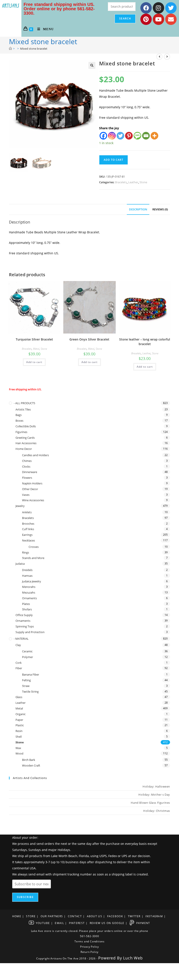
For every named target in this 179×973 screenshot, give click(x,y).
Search (125, 18)
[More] (154, 136)
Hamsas (27, 576)
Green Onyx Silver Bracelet (89, 339)
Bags (18, 415)
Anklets (27, 512)
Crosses (34, 547)
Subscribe (25, 897)
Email (59, 923)
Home (16, 916)
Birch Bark (28, 760)
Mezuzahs (28, 592)
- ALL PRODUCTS (24, 403)
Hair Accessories (25, 443)
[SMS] (137, 136)
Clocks (26, 466)
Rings (25, 552)
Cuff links (28, 529)
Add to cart (113, 160)
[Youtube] (158, 19)
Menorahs (28, 587)
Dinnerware (29, 472)
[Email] (146, 136)
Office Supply (24, 615)
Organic (20, 714)
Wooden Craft (31, 765)
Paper (19, 720)
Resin (18, 731)
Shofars (27, 609)
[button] (91, 65)
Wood (19, 753)
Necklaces (28, 540)
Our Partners (52, 916)
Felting (26, 680)
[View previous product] (159, 57)
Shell (18, 737)
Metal (36, 349)
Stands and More (33, 558)
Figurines (21, 432)
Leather (133, 182)
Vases (25, 495)
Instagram (154, 916)
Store (31, 916)
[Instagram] (158, 8)
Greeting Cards (25, 438)
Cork (18, 663)
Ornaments (29, 598)
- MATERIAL (21, 639)
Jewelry (20, 506)
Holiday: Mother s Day (154, 795)
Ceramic (27, 651)
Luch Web (133, 958)
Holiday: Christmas (156, 811)
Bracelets (121, 182)
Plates (26, 604)
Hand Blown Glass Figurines (150, 803)
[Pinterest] (146, 19)
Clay (18, 645)
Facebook (115, 916)
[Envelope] (171, 19)
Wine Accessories (33, 500)
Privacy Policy (89, 947)
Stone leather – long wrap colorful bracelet (144, 341)
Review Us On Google (107, 923)
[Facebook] (146, 8)
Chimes (27, 461)
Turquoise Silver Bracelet (34, 339)
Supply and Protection (30, 632)
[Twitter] (171, 8)
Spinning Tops (24, 626)
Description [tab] (138, 209)
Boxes (19, 421)
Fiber (18, 668)
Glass (18, 697)
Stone (143, 182)
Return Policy (89, 952)
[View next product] (167, 57)
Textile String (30, 692)
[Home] (10, 49)
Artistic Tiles (23, 409)
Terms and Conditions (89, 941)
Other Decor (30, 489)
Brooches (28, 524)
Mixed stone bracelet (33, 49)
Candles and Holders (35, 455)
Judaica (20, 564)
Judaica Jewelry (31, 581)
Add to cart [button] (34, 362)
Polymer (27, 657)
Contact (75, 916)
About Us (94, 916)
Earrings (27, 535)
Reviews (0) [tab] (160, 209)
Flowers (27, 478)
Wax (18, 748)
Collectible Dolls (25, 426)
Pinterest (77, 923)
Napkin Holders (32, 483)
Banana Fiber (30, 674)
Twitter (134, 916)
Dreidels (27, 570)
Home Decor (23, 449)
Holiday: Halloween (156, 786)
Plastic (19, 725)
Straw (25, 686)
